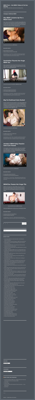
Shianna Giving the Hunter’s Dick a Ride (10, 51)
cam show (19, 94)
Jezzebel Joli (17, 138)
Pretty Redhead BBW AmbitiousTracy (9, 91)
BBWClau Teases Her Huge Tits (14, 184)
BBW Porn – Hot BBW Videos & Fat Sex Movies (9, 397)
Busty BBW (20, 54)
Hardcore (4, 55)
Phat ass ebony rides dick (8, 305)
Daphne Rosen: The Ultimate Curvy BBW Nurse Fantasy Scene (14, 260)
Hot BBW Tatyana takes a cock (9, 287)
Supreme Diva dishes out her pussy (10, 294)
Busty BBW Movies (19, 93)
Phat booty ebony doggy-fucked (9, 288)
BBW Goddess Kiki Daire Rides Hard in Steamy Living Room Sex (15, 267)
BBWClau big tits (16, 208)
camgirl (22, 94)
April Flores (6, 386)
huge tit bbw (17, 218)
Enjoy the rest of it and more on (11, 168)
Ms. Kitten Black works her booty (10, 298)
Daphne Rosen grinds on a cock (9, 293)
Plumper (21, 138)
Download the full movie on (10, 44)
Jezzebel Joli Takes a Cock (7, 134)
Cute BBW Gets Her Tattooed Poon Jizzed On (10, 175)
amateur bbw (5, 178)
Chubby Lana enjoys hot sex (9, 303)
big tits (18, 54)
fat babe (19, 178)
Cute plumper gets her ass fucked (9, 291)
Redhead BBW (17, 177)
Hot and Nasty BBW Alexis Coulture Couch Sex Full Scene (14, 279)
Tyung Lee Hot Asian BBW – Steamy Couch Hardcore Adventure (15, 274)
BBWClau (21, 208)
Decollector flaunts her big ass (9, 300)
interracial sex (12, 55)
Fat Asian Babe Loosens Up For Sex (9, 174)
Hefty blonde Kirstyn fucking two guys (10, 309)
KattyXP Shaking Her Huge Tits (8, 215)
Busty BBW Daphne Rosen (8, 312)
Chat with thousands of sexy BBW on (12, 84)
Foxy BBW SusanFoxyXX (8, 311)
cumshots (16, 178)
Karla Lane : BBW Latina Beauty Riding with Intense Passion (14, 278)
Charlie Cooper (6, 383)
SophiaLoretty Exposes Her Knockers (9, 89)
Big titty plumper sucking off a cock (10, 310)
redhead (18, 55)
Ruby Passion (5, 179)
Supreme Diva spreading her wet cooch (10, 297)
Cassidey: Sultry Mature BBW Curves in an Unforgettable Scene (15, 249)
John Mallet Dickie (6, 217)
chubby (23, 54)
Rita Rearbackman (6, 93)
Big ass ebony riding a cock (8, 299)
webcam (25, 218)
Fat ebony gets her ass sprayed (9, 306)
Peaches (15, 55)
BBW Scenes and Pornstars (10, 377)
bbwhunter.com (14, 54)
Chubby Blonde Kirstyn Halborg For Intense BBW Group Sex (14, 261)
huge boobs (8, 55)
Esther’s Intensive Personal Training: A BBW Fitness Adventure (15, 241)
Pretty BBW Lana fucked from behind (10, 304)
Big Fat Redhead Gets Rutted (8, 50)
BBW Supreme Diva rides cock (9, 307)
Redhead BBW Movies (8, 54)
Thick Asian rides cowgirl (8, 292)
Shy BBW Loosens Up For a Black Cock (9, 133)
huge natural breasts (12, 218)
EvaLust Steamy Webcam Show (9, 316)
